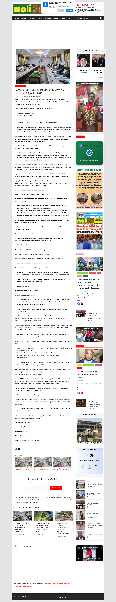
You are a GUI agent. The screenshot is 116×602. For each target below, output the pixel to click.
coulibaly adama (89, 291)
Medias (98, 273)
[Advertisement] (58, 37)
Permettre (69, 10)
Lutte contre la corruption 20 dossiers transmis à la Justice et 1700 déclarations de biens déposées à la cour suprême (28, 500)
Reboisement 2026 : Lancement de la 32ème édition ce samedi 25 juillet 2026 (43, 527)
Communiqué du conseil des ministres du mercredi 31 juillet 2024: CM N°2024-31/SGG (41, 469)
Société (56, 18)
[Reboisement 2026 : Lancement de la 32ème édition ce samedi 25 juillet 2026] (43, 512)
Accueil (16, 18)
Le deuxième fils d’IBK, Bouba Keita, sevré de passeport (87, 374)
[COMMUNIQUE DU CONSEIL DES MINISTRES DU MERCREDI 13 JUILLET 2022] (23, 462)
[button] (35, 18)
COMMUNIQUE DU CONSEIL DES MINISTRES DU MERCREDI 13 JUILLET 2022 (23, 469)
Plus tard (60, 10)
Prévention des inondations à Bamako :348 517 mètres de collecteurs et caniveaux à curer (63, 528)
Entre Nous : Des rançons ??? (94, 534)
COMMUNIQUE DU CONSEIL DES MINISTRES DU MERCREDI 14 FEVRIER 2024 (22, 527)
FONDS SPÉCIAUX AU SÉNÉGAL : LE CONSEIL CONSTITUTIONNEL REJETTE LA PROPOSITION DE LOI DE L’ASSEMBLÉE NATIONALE (94, 316)
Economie (48, 18)
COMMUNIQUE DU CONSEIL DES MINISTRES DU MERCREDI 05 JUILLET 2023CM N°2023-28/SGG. (62, 469)
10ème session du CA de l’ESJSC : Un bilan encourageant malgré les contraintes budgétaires (88, 283)
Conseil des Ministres (20, 86)
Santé (70, 18)
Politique (32, 18)
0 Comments (38, 96)
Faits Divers (78, 18)
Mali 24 (24, 596)
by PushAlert (46, 12)
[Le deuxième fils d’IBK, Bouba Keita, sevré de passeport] (89, 356)
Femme (41, 18)
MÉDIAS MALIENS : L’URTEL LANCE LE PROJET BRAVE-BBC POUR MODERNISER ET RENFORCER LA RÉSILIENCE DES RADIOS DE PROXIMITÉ (94, 483)
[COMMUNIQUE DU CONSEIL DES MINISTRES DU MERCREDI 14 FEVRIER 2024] (22, 512)
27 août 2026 (91, 486)
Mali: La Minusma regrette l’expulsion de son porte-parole (58, 499)
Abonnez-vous (56, 487)
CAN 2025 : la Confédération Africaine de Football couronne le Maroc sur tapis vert (94, 403)
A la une (23, 18)
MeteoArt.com (92, 475)
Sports (86, 18)
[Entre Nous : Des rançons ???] (80, 535)
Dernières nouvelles (83, 273)
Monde (64, 18)
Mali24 (25, 96)
